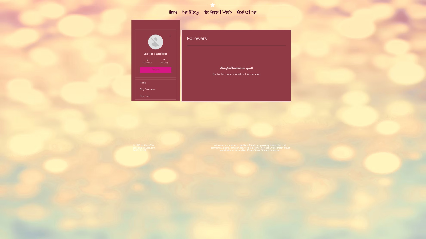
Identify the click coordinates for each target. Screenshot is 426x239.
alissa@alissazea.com (144, 148)
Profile (143, 82)
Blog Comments (147, 89)
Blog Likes (145, 96)
